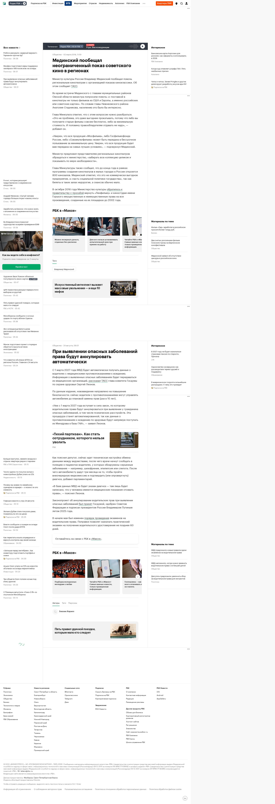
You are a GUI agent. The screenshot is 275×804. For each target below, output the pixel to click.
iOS (158, 691)
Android (160, 695)
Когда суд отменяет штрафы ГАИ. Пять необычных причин (168, 69)
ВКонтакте (69, 691)
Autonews (155, 74)
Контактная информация (136, 695)
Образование (8, 542)
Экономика (7, 352)
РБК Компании (157, 61)
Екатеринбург (40, 695)
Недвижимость (9, 477)
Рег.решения (131, 725)
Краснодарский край (42, 716)
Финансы (7, 214)
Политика (7, 58)
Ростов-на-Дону (40, 726)
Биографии (7, 712)
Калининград (39, 712)
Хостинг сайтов (132, 721)
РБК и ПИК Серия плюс (12, 464)
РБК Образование (10, 719)
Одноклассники (71, 695)
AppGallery (161, 698)
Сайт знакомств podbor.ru (137, 732)
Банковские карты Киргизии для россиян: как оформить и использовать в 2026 (168, 55)
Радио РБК (15, 4)
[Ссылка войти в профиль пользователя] (186, 3)
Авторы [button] (56, 602)
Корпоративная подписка (105, 698)
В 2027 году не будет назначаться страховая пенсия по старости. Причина (166, 353)
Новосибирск (39, 698)
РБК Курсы (130, 738)
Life (152, 359)
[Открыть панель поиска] (181, 3)
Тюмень (37, 733)
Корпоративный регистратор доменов (138, 717)
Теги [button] (54, 260)
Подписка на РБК (102, 695)
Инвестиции (8, 571)
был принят (85, 503)
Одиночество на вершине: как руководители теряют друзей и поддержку (165, 369)
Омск (36, 702)
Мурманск (38, 747)
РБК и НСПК (8, 308)
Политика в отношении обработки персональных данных (120, 789)
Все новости (10, 47)
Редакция (130, 698)
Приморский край (41, 750)
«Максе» (96, 538)
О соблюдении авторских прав (48, 789)
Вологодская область (42, 709)
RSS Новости (100, 709)
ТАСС (74, 86)
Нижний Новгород (41, 719)
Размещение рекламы (135, 702)
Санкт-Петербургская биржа (45, 777)
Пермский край (40, 722)
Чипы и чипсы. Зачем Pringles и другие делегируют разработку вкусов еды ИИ (168, 82)
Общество (7, 86)
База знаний (8, 716)
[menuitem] (38, 3)
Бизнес (154, 232)
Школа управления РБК (135, 742)
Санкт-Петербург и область (45, 691)
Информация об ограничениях (17, 789)
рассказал (95, 380)
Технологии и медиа (11, 705)
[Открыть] (21, 3)
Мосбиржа (28, 777)
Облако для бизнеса (134, 712)
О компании (131, 691)
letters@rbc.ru (27, 770)
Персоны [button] (72, 602)
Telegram (68, 698)
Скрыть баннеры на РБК (105, 691)
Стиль (5, 188)
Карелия (37, 743)
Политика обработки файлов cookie (165, 789)
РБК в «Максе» (64, 210)
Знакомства (130, 728)
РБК (54, 446)
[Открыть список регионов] (176, 3)
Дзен (67, 702)
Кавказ (36, 740)
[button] (176, 3)
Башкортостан (40, 705)
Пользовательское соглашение (78, 789)
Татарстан (38, 729)
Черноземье (39, 736)
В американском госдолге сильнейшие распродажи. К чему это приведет (168, 383)
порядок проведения (96, 518)
